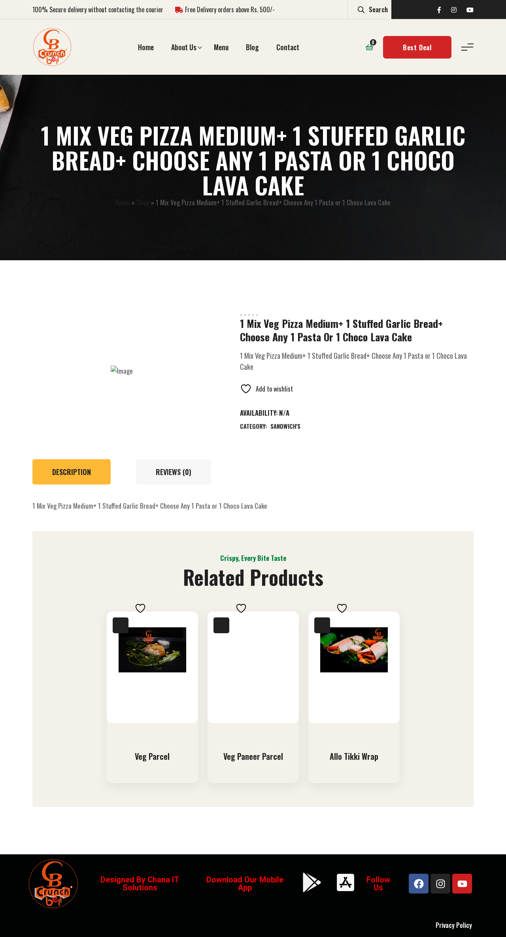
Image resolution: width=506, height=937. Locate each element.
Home (146, 47)
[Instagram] (440, 883)
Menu (221, 47)
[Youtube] (462, 883)
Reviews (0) (173, 472)
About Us (183, 47)
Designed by (123, 879)
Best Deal (417, 47)
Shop (142, 202)
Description (71, 472)
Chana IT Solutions (151, 883)
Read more (154, 731)
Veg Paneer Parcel (253, 756)
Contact (287, 47)
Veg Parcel (152, 756)
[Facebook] (419, 883)
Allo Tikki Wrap (354, 756)
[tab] (75, 472)
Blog (252, 47)
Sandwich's (285, 426)
